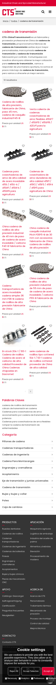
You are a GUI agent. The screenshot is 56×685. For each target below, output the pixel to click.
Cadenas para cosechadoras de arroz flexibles (26, 421)
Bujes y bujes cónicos (13, 574)
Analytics (25, 678)
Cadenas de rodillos (12, 533)
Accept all (48, 671)
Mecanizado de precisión (38, 612)
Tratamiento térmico (40, 605)
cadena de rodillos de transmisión (19, 405)
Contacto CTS (9, 642)
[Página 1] (25, 391)
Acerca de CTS (37, 596)
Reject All (14, 671)
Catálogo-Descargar (13, 596)
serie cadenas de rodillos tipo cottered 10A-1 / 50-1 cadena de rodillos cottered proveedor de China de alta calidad (42, 359)
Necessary (12, 678)
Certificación (8, 605)
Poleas (5, 556)
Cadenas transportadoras (10, 540)
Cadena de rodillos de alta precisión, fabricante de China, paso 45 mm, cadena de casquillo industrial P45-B (14, 110)
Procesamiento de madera (39, 558)
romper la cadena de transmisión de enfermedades (21, 426)
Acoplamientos (10, 569)
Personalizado (37, 601)
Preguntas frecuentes (13, 610)
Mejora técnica (37, 628)
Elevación (35, 551)
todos (14, 21)
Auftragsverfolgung (12, 601)
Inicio (6, 21)
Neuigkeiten (8, 615)
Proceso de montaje (40, 618)
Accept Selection (31, 671)
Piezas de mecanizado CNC (13, 581)
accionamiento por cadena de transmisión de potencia (25, 417)
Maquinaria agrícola (40, 528)
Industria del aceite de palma (41, 540)
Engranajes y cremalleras (8, 563)
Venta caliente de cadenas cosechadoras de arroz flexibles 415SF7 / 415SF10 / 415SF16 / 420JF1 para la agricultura (41, 119)
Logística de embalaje (41, 533)
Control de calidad (39, 623)
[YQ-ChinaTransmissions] (14, 12)
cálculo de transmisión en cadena (19, 408)
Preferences (39, 678)
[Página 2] (30, 391)
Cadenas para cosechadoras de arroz (22, 411)
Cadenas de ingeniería (14, 546)
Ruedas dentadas (11, 528)
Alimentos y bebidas (40, 546)
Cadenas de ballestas (13, 551)
